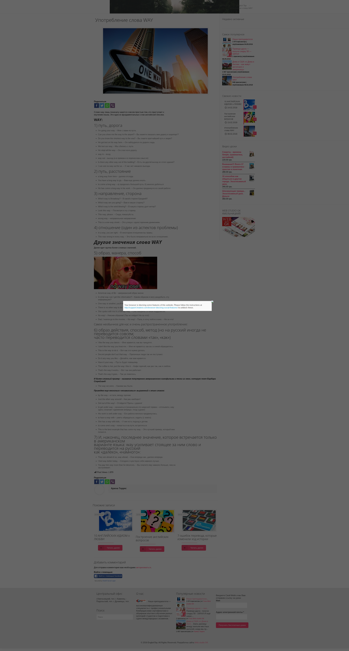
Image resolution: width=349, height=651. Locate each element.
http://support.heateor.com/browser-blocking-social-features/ (151, 307)
